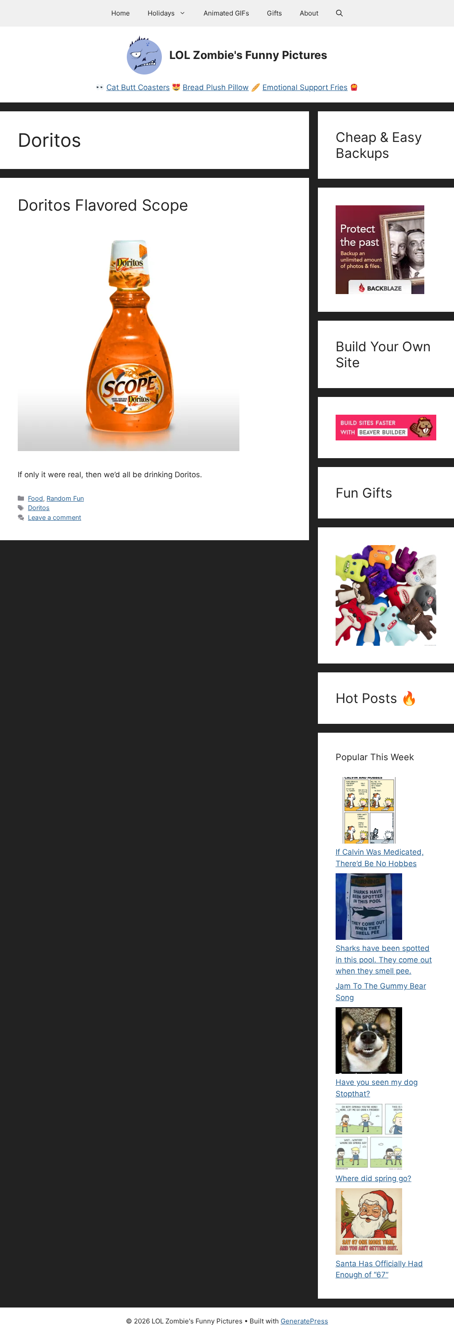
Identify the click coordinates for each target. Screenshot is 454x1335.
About (309, 13)
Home (120, 13)
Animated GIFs (226, 13)
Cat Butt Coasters (138, 87)
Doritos (39, 507)
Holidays (161, 13)
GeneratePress (304, 1321)
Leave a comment (54, 517)
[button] (339, 13)
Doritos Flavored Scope (103, 205)
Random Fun (65, 498)
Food (35, 498)
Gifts (274, 13)
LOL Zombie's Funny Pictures (248, 55)
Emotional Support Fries (305, 87)
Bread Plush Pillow (216, 87)
